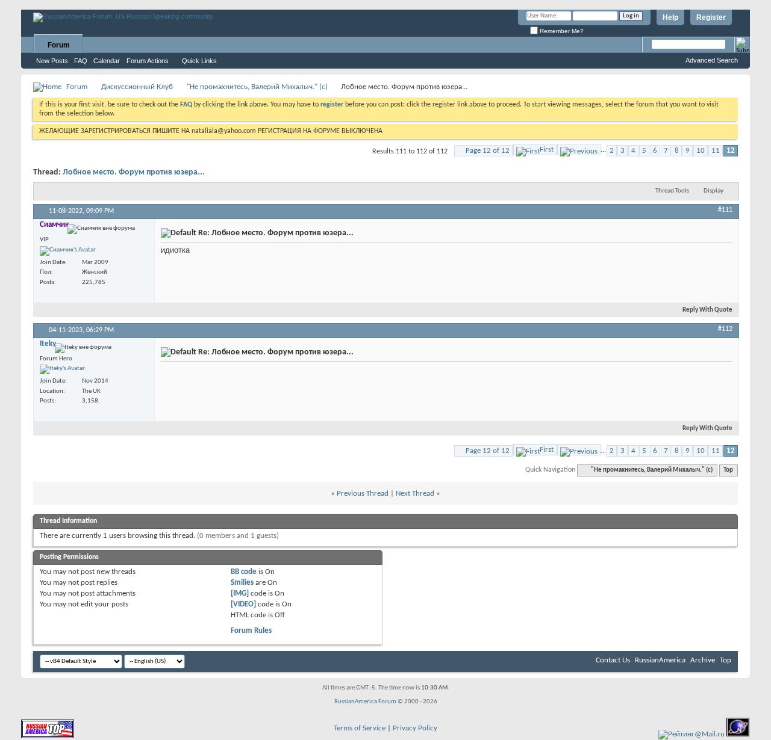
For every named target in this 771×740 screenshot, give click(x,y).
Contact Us (613, 660)
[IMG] (240, 593)
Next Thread (415, 494)
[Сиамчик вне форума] (68, 251)
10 (700, 151)
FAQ (80, 60)
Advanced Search (711, 60)
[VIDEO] (243, 604)
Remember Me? (561, 31)
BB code (244, 572)
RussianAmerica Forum (365, 701)
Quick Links (199, 60)
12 (730, 151)
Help (670, 17)
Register (711, 17)
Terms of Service (360, 728)
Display (713, 191)
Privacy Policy (415, 728)
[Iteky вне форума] (62, 369)
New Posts (52, 60)
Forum (59, 45)
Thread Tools (672, 191)
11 (715, 151)
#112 (725, 329)
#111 (725, 210)
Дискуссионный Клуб (137, 87)
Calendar (106, 60)
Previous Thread (363, 494)
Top (728, 470)
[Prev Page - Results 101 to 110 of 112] (579, 149)
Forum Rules (251, 631)
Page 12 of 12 (488, 151)
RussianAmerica (660, 660)
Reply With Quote (707, 310)
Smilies (242, 583)
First (547, 149)
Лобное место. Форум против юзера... (134, 172)
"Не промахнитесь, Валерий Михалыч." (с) (257, 87)
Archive (702, 660)
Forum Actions (147, 60)
